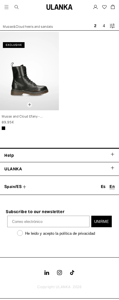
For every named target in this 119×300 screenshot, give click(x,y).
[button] (6, 7)
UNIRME (101, 221)
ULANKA (63, 287)
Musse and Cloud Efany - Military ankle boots (21, 116)
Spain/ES (13, 186)
